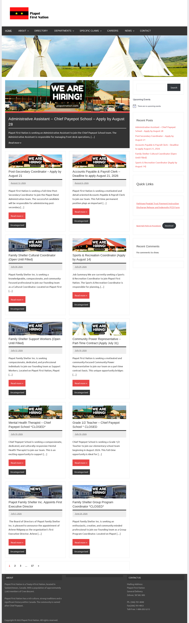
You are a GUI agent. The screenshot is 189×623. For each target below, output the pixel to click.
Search (174, 87)
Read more (13, 142)
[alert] (158, 106)
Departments (62, 31)
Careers (112, 31)
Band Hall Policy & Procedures (148, 225)
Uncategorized (17, 225)
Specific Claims (89, 31)
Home (8, 31)
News (128, 31)
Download (169, 225)
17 (32, 566)
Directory (41, 31)
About (22, 31)
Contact (145, 31)
